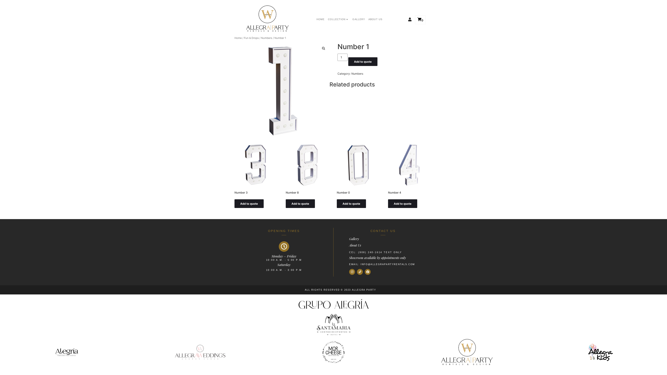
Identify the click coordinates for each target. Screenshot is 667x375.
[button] (405, 19)
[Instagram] (352, 272)
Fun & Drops (251, 38)
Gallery (358, 19)
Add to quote (363, 61)
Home (320, 19)
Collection (336, 19)
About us (375, 19)
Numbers (266, 38)
